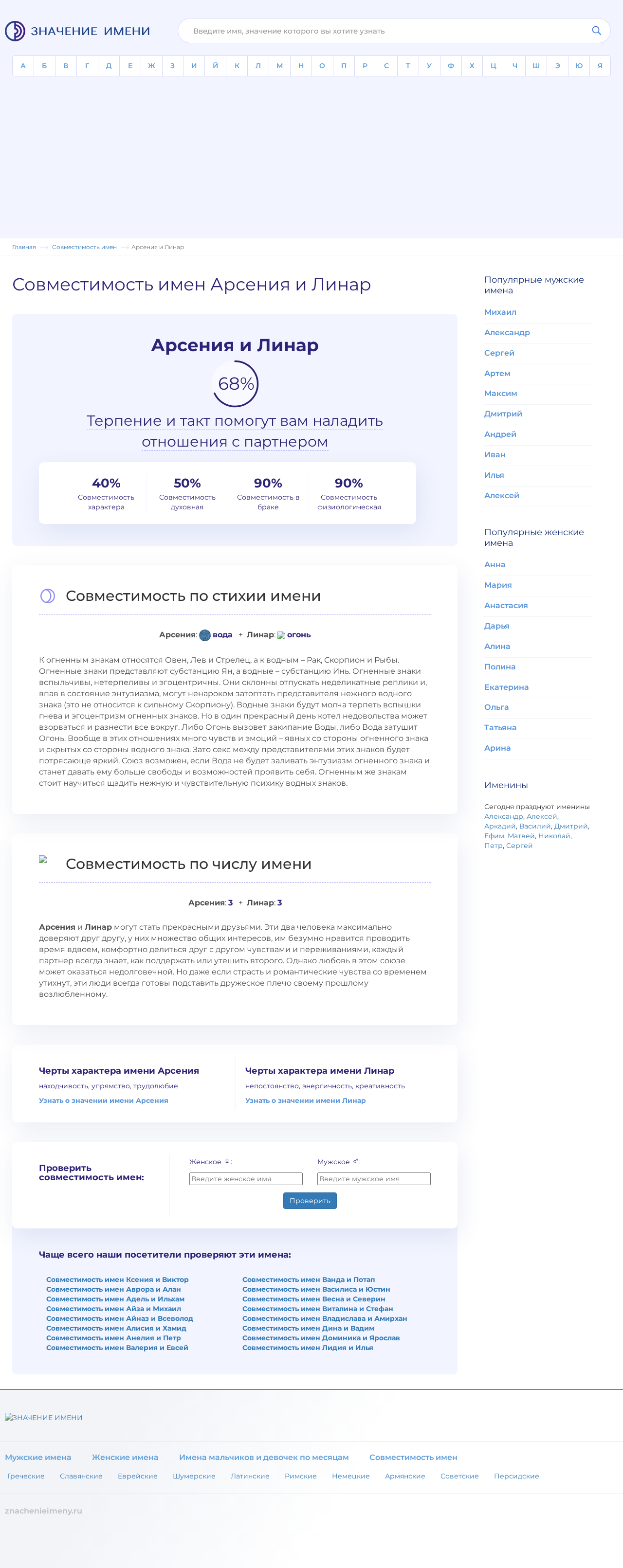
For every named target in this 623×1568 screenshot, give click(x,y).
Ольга (496, 707)
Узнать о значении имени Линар (305, 1100)
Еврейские (138, 1476)
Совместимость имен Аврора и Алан (113, 1289)
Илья (494, 475)
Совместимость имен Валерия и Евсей (117, 1347)
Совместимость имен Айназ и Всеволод (119, 1318)
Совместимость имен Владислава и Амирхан (324, 1318)
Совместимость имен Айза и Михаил (113, 1308)
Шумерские (194, 1476)
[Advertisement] (311, 149)
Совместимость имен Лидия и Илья (307, 1347)
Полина (500, 666)
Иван (495, 454)
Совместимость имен (413, 1457)
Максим (500, 393)
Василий (535, 826)
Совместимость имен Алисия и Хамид (116, 1328)
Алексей (501, 495)
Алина (497, 646)
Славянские (81, 1476)
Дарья (497, 626)
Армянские (405, 1476)
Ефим (494, 835)
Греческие (26, 1476)
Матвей (521, 835)
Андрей (500, 434)
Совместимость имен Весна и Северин (313, 1299)
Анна (495, 564)
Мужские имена (38, 1457)
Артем (497, 373)
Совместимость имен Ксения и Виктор (117, 1279)
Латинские (250, 1476)
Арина (497, 748)
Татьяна (500, 727)
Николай (554, 835)
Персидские (516, 1476)
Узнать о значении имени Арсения (103, 1100)
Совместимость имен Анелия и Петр (113, 1338)
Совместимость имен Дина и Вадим (308, 1328)
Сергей (499, 353)
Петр (493, 845)
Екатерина (506, 687)
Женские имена (125, 1457)
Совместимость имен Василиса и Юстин (316, 1289)
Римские (301, 1476)
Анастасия (506, 605)
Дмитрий (503, 413)
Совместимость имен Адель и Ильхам (115, 1299)
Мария (498, 585)
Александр (507, 332)
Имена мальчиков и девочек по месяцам (264, 1457)
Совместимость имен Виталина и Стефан (317, 1308)
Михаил (500, 312)
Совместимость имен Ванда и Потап (308, 1279)
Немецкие (351, 1476)
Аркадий (500, 826)
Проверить (310, 1200)
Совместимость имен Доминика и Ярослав (321, 1338)
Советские (459, 1476)
